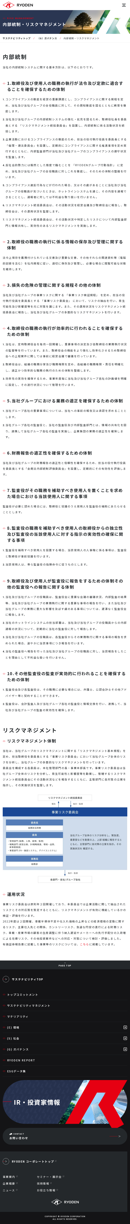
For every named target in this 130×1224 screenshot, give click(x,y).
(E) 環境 (13, 1027)
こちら (84, 944)
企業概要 (9, 1183)
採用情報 (43, 1183)
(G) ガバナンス (18, 1049)
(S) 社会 (13, 1038)
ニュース (9, 1190)
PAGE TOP (65, 965)
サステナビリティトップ (17, 38)
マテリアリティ (18, 1016)
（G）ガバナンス (47, 38)
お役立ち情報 (46, 1190)
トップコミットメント (22, 995)
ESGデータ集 (16, 1071)
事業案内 (9, 1177)
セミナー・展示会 (49, 1177)
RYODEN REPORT (21, 1060)
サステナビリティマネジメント (29, 1005)
